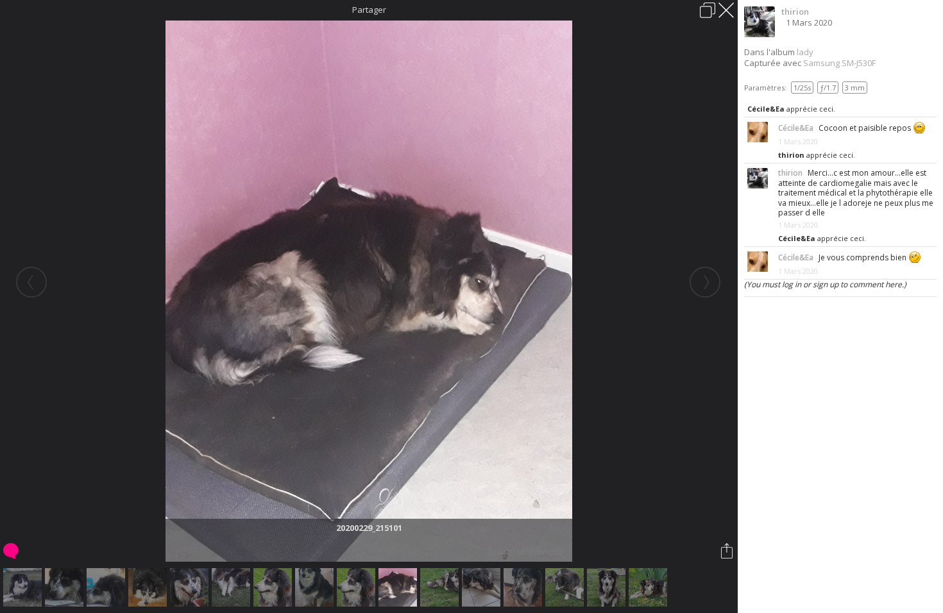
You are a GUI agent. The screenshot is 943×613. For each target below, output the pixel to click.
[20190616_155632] (191, 587)
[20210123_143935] (524, 587)
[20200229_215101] (399, 587)
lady (805, 52)
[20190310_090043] (149, 587)
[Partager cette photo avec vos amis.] (728, 551)
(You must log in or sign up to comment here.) (825, 284)
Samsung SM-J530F (839, 63)
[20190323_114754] (316, 587)
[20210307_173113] (441, 587)
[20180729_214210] (24, 587)
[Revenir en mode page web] (707, 10)
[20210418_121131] (649, 587)
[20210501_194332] (608, 587)
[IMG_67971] (107, 587)
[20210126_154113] (483, 587)
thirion (795, 11)
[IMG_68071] (66, 587)
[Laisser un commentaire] (12, 551)
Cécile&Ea (766, 108)
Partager (369, 9)
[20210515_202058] (566, 587)
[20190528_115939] (274, 587)
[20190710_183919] (232, 587)
